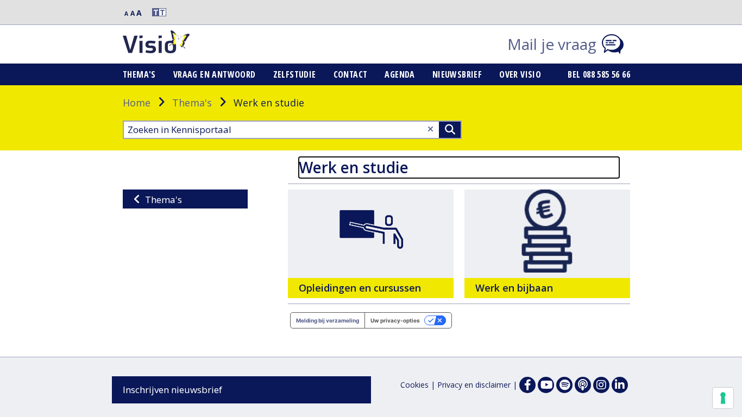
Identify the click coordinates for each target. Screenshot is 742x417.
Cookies (414, 385)
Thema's (139, 74)
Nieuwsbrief (457, 74)
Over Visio (520, 74)
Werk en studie (353, 167)
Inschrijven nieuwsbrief (172, 389)
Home (136, 102)
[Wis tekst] (430, 129)
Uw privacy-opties (395, 320)
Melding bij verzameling (327, 320)
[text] (371, 243)
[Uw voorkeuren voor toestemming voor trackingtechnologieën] (723, 398)
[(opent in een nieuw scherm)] (546, 385)
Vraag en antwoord (214, 74)
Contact (351, 74)
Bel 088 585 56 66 (599, 74)
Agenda (399, 74)
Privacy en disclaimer (474, 385)
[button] (154, 12)
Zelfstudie (294, 74)
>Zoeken (450, 130)
